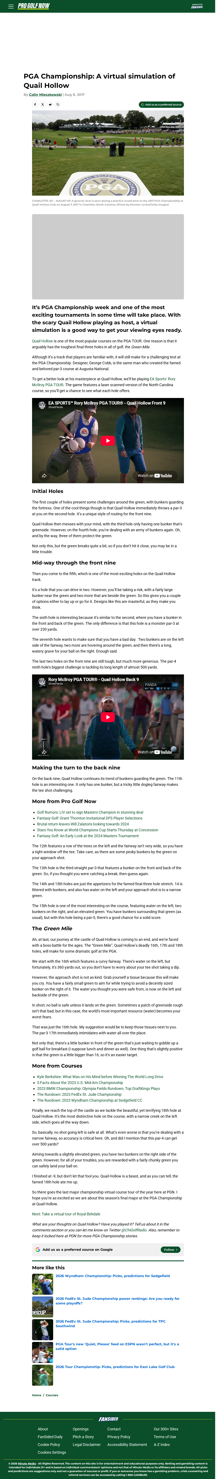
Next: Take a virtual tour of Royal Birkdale (66, 1214)
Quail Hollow (42, 341)
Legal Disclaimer (87, 1444)
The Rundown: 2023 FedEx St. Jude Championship (79, 1094)
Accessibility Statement (127, 1444)
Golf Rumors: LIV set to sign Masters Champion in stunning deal (90, 812)
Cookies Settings (52, 1452)
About (43, 1429)
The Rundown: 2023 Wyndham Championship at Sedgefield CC (89, 1100)
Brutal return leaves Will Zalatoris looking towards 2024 (83, 824)
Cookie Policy (49, 1444)
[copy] (58, 104)
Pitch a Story (83, 1437)
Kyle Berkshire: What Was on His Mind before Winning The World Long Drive (100, 1077)
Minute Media (27, 1463)
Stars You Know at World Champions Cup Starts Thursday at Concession (97, 830)
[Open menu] (11, 6)
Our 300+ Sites (166, 1429)
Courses (52, 1395)
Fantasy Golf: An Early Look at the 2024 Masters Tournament (88, 836)
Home (36, 1395)
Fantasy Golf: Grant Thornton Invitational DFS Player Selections (89, 818)
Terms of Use (165, 1437)
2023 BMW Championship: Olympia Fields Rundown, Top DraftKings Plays (98, 1088)
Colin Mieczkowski (45, 95)
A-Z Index (162, 1444)
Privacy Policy (118, 1437)
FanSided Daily (50, 1437)
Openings (81, 1429)
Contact (114, 1429)
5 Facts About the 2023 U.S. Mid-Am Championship (80, 1082)
